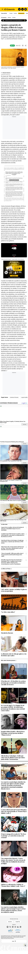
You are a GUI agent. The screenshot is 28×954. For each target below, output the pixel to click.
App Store (10, 921)
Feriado (10, 13)
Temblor (15, 13)
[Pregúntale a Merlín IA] (25, 945)
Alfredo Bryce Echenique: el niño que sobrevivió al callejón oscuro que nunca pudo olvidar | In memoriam (13, 757)
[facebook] (7, 927)
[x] (10, 927)
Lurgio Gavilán (24, 397)
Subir (13, 941)
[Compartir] (25, 46)
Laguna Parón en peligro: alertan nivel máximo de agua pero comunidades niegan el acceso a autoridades (12, 529)
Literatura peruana (14, 397)
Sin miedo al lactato (7, 633)
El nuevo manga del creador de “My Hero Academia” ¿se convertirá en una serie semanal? (13, 835)
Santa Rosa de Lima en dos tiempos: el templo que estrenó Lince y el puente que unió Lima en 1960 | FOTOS (12, 542)
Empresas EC (21, 13)
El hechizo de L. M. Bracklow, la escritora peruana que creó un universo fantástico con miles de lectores (13, 682)
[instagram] (13, 927)
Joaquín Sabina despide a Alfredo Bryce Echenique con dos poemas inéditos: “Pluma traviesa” (13, 733)
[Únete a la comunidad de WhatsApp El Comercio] (12, 46)
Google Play (18, 921)
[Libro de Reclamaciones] (18, 931)
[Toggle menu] (2, 9)
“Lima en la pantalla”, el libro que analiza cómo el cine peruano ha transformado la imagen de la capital (12, 555)
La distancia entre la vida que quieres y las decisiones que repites (13, 654)
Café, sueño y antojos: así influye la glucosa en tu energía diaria (14, 590)
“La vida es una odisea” (8, 612)
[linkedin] (18, 927)
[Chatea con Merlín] (19, 9)
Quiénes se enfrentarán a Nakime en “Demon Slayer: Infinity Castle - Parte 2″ (13, 885)
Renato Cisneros (6, 72)
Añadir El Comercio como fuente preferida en (13, 20)
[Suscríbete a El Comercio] (22, 9)
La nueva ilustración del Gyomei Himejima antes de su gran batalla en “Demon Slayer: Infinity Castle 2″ (14, 811)
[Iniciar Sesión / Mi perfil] (25, 9)
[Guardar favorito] (22, 46)
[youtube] (15, 927)
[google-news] (20, 927)
